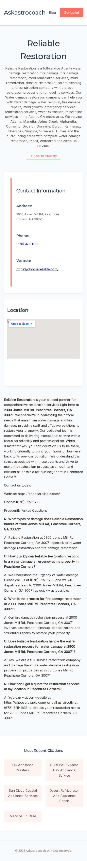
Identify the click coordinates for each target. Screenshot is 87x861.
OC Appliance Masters (22, 767)
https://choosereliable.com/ (37, 269)
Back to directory (43, 156)
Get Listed (71, 12)
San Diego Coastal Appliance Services (23, 793)
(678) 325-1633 (27, 244)
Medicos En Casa (23, 816)
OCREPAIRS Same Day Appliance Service (64, 770)
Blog (52, 12)
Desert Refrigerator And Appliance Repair (64, 795)
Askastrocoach (25, 12)
